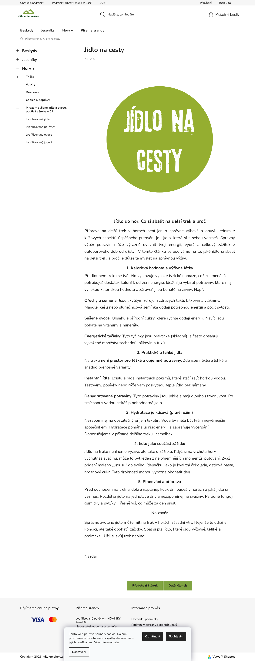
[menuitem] (26, 30)
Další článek (178, 585)
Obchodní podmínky (32, 3)
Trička (30, 77)
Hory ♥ (28, 68)
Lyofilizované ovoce (39, 135)
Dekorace (32, 92)
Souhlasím (176, 636)
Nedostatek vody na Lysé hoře (96, 626)
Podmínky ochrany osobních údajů (72, 3)
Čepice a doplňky (38, 100)
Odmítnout (152, 636)
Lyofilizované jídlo (38, 119)
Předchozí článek (145, 585)
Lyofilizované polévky (40, 127)
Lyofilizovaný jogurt (39, 142)
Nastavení (79, 652)
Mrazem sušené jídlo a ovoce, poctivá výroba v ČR (46, 109)
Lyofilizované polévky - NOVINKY (98, 618)
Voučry (30, 84)
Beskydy (29, 50)
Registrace (225, 3)
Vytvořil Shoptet (224, 657)
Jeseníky (29, 59)
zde (116, 642)
